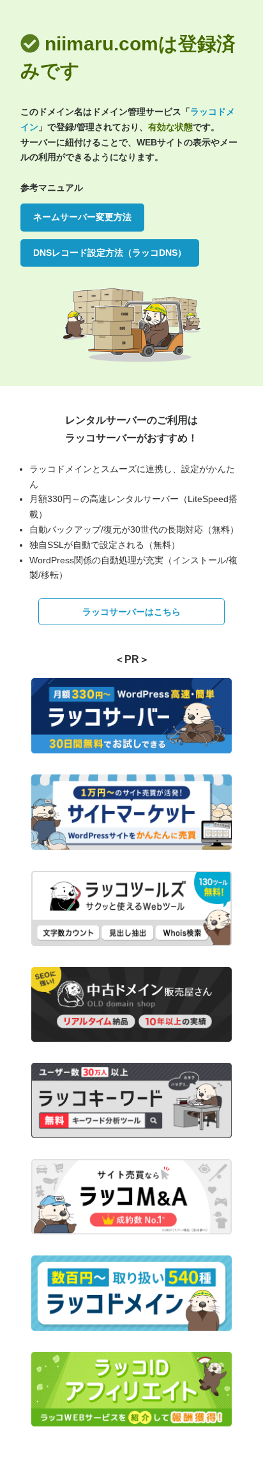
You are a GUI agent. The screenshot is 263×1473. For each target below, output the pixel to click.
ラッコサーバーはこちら (131, 612)
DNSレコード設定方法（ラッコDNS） (109, 253)
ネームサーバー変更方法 (82, 217)
